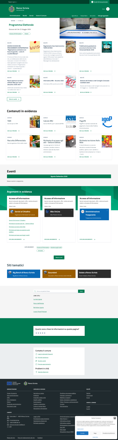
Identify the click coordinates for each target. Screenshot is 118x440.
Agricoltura (75, 16)
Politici (9, 402)
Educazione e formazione (40, 408)
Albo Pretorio (63, 419)
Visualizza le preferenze (109, 433)
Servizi (31, 15)
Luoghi (88, 407)
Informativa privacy (65, 421)
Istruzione (92, 16)
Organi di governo (12, 393)
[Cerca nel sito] (108, 9)
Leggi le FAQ (36, 417)
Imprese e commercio (66, 395)
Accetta (82, 433)
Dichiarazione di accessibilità (68, 425)
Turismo (62, 404)
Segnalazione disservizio (40, 421)
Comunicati (89, 395)
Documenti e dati (11, 406)
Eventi (88, 409)
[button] (115, 418)
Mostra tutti (59, 257)
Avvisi (88, 398)
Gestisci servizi (80, 429)
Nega (95, 433)
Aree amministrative (12, 395)
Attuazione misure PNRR (67, 432)
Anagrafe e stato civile (39, 398)
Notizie (88, 393)
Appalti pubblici (37, 400)
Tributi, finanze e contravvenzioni (69, 402)
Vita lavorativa (64, 406)
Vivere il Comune (41, 15)
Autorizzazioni (37, 402)
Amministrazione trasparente (68, 417)
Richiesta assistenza (39, 423)
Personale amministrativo (14, 404)
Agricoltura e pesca (38, 393)
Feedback (40, 438)
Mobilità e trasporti (65, 398)
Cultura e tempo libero (39, 406)
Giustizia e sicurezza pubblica (68, 393)
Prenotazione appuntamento (41, 419)
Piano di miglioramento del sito (26, 438)
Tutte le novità (13, 99)
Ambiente (36, 395)
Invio (81, 291)
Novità (25, 15)
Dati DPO (62, 427)
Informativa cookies (65, 423)
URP (10, 427)
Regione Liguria (12, 2)
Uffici (8, 398)
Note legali (63, 430)
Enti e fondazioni (11, 400)
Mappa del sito (11, 438)
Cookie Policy (95, 437)
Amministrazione (15, 15)
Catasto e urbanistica (39, 404)
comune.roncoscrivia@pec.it (17, 425)
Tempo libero (83, 16)
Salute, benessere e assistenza (68, 400)
